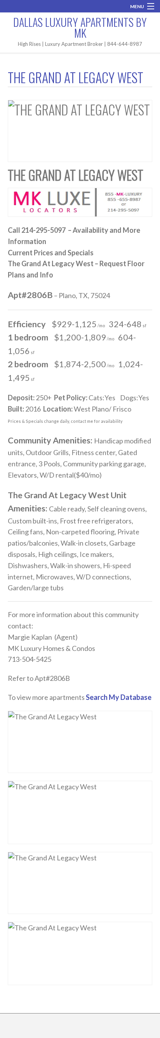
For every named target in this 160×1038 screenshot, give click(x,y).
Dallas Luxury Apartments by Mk (80, 27)
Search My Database (118, 697)
